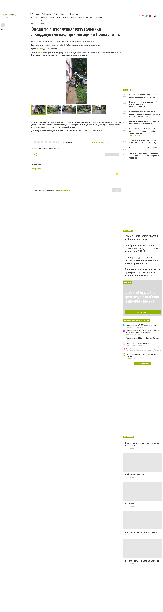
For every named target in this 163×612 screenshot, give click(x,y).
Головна (35, 14)
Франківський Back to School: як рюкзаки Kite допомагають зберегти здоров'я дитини (144, 131)
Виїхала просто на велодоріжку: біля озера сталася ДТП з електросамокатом (144, 104)
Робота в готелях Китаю (136, 474)
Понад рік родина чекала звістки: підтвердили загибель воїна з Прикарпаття (141, 260)
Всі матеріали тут (142, 312)
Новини (47, 14)
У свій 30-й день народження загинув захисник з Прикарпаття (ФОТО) (144, 141)
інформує (39, 49)
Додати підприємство (41, 17)
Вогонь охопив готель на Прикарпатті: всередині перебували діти (145, 122)
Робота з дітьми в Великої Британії (142, 560)
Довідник (60, 14)
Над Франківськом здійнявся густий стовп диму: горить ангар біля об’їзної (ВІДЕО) (142, 248)
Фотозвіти (66, 17)
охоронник (130, 503)
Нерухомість (89, 17)
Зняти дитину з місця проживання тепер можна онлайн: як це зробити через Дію (144, 155)
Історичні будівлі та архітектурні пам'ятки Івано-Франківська (142, 297)
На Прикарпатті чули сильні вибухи (144, 147)
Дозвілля (73, 14)
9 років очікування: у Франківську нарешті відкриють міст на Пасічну (143, 96)
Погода (59, 17)
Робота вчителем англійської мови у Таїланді (142, 444)
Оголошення (98, 17)
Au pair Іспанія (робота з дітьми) (141, 532)
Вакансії (73, 17)
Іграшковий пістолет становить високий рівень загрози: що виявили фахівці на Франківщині (144, 114)
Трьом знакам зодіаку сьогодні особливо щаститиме (141, 237)
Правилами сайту (64, 190)
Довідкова (52, 17)
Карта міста (81, 17)
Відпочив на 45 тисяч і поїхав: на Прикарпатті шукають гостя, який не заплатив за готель (142, 272)
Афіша (31, 17)
